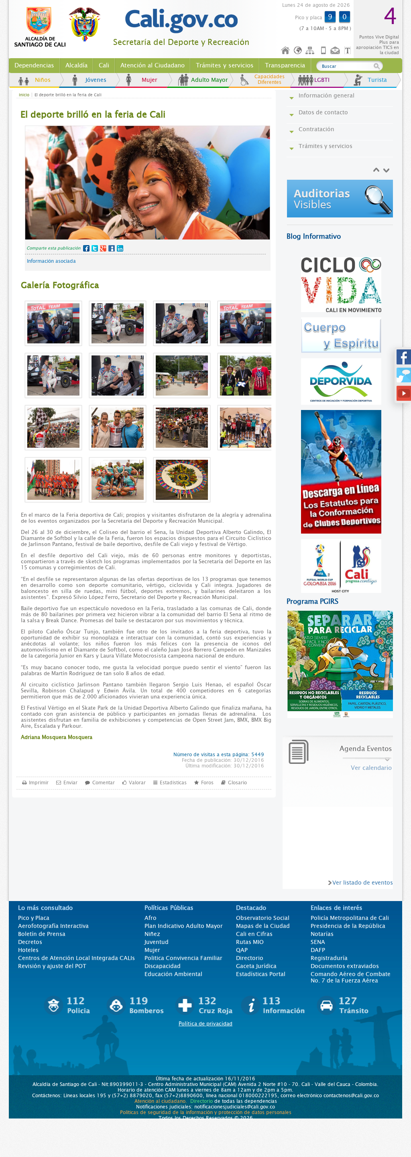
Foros (207, 783)
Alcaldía (76, 65)
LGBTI (322, 80)
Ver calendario (371, 767)
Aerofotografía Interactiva (53, 926)
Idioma (298, 51)
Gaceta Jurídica (256, 966)
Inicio (285, 51)
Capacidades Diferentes (269, 79)
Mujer (149, 80)
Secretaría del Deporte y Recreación (181, 42)
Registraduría (329, 958)
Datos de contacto (323, 112)
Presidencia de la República (348, 926)
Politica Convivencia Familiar (183, 958)
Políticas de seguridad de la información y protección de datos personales (205, 1112)
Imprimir (39, 783)
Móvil (323, 51)
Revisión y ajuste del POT (52, 966)
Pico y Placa (33, 918)
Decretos (30, 942)
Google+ (103, 248)
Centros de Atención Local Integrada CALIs (76, 958)
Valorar (137, 783)
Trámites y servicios (225, 65)
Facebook (86, 248)
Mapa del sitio (311, 51)
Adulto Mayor (209, 80)
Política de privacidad (205, 1024)
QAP (242, 950)
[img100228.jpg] (341, 207)
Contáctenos (336, 51)
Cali (104, 65)
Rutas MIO (250, 942)
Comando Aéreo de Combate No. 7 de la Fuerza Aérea (351, 977)
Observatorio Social (262, 918)
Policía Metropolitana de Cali (350, 918)
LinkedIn (120, 248)
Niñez (152, 934)
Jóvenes (95, 80)
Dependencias (34, 65)
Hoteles (28, 950)
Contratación (316, 129)
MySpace (111, 248)
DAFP (318, 950)
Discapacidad (162, 966)
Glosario (237, 783)
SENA (318, 942)
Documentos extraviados (345, 966)
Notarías (322, 934)
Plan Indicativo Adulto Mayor (183, 926)
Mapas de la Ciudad (263, 926)
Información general (326, 95)
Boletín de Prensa (41, 934)
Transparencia (285, 65)
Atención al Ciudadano (152, 65)
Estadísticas (173, 783)
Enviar (70, 783)
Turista (377, 80)
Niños (43, 80)
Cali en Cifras (254, 934)
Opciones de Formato (348, 51)
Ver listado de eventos (362, 882)
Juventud (156, 942)
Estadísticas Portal (260, 974)
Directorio (249, 958)
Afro (150, 918)
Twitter (95, 248)
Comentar (103, 783)
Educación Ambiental (173, 974)
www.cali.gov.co (61, 27)
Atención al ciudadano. (160, 1101)
